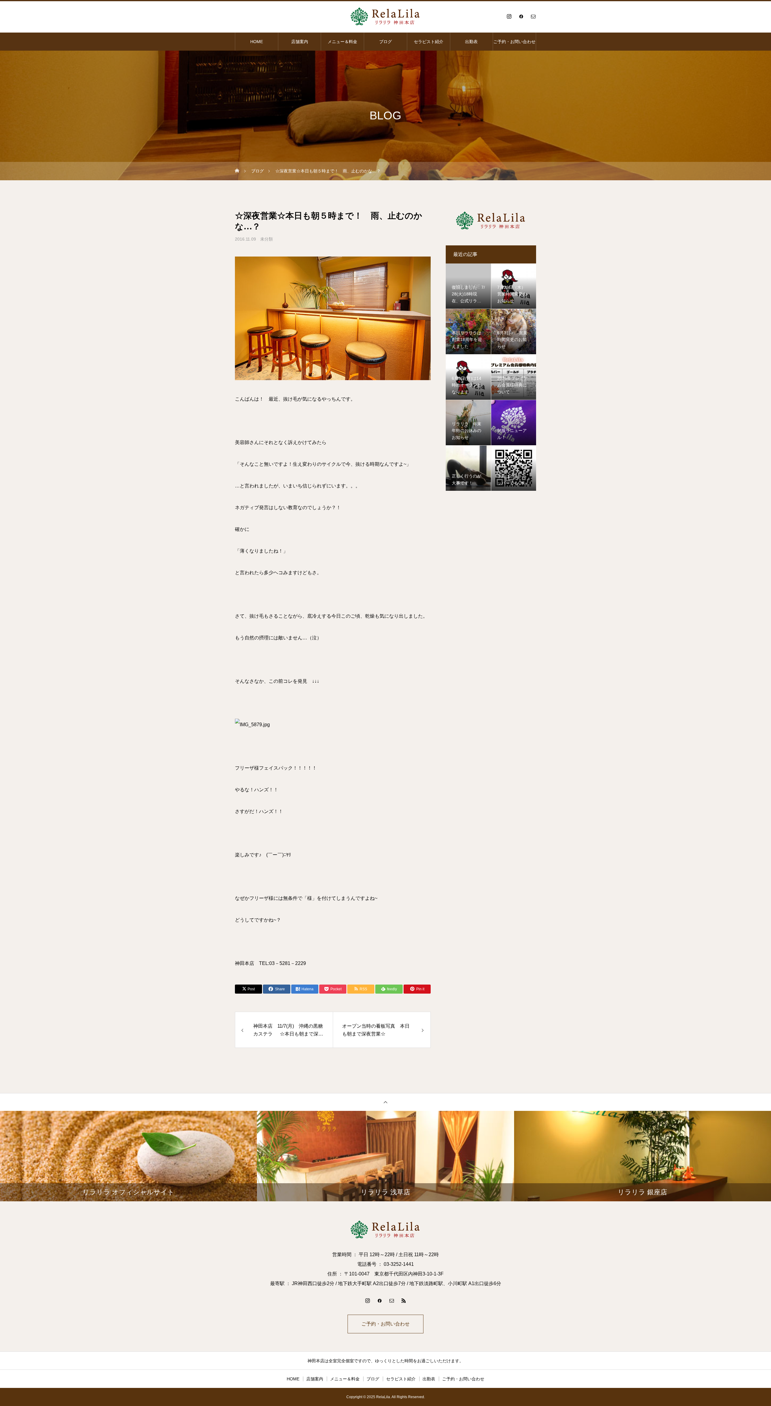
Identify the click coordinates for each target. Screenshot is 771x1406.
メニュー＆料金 (342, 41)
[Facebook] (521, 16)
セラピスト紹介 (428, 41)
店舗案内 (299, 41)
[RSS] (404, 1300)
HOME (256, 41)
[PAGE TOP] (385, 1102)
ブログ (385, 41)
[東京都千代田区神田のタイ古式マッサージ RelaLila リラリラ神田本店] (385, 16)
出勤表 (471, 41)
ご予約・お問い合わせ (514, 41)
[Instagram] (509, 16)
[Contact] (533, 16)
